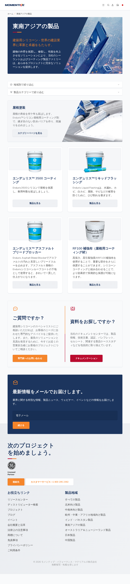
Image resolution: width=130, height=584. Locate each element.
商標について (15, 535)
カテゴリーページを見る (30, 133)
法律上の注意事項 (18, 530)
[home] (53, 5)
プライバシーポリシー (20, 545)
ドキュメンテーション (86, 358)
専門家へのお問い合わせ (30, 358)
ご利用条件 (14, 550)
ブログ (11, 514)
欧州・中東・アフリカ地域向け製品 (85, 514)
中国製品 (70, 540)
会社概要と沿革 (16, 524)
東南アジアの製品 (24, 14)
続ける (21, 425)
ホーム (10, 14)
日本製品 (70, 535)
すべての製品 (72, 499)
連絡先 (16, 481)
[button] (103, 5)
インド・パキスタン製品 (79, 519)
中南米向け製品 (74, 509)
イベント (13, 519)
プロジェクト (15, 509)
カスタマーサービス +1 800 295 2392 (49, 481)
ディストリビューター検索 (23, 504)
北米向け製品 (72, 504)
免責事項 (13, 540)
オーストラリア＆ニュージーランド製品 (88, 530)
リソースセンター (18, 499)
